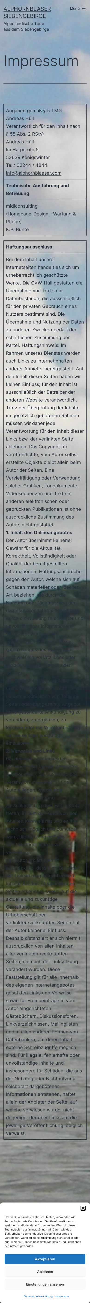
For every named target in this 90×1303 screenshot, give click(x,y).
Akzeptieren (45, 1259)
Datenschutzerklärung (38, 1296)
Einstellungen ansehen (45, 1284)
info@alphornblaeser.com (33, 173)
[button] (83, 1208)
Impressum (62, 1296)
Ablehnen (45, 1272)
